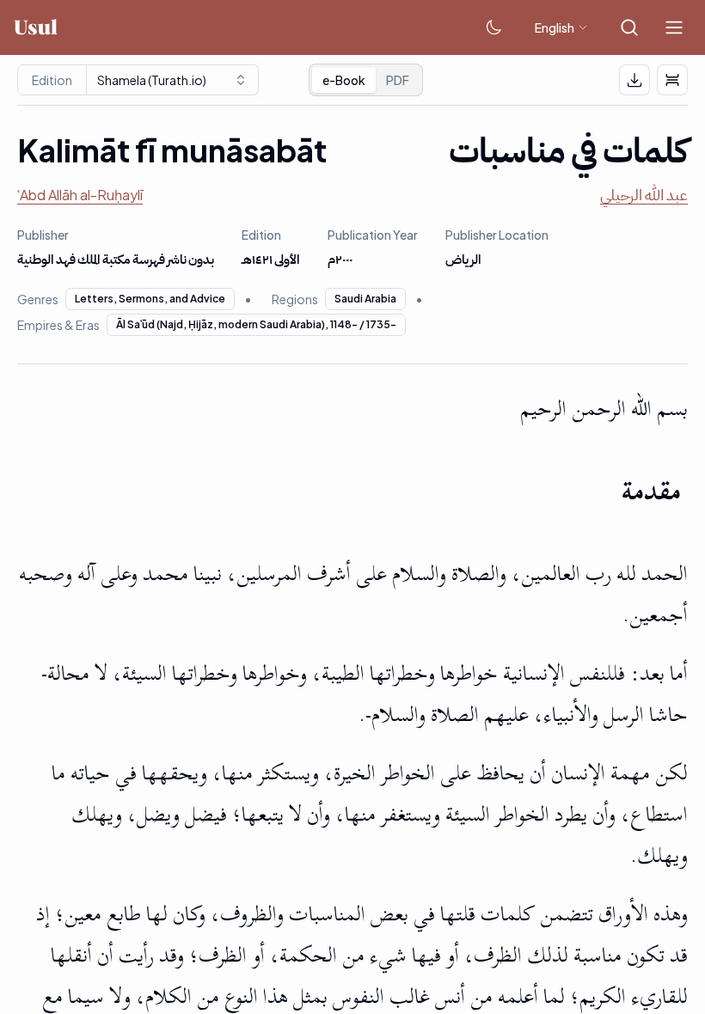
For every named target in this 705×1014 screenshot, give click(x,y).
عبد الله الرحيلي (644, 195)
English (554, 27)
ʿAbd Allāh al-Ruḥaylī (80, 195)
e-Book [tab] (343, 80)
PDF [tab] (397, 80)
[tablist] (366, 80)
